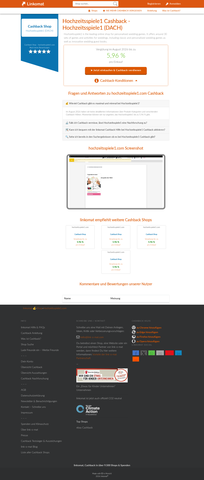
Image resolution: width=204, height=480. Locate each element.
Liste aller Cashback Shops (35, 452)
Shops (94, 11)
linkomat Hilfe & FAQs (33, 327)
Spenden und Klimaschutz (35, 424)
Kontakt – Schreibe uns (33, 407)
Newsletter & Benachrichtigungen (39, 401)
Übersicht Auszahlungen (34, 373)
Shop (39, 308)
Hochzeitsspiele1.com (54, 308)
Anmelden (175, 4)
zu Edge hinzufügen (147, 332)
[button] (136, 355)
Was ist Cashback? (171, 11)
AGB (23, 390)
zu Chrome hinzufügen (149, 328)
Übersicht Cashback (31, 367)
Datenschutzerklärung (33, 395)
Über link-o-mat (29, 430)
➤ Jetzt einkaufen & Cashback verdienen (116, 70)
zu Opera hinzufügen (147, 341)
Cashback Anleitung (31, 333)
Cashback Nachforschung (34, 378)
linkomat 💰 (29, 308)
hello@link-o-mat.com (92, 337)
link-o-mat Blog (29, 447)
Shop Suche (27, 344)
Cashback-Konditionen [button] (117, 80)
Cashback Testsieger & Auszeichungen (41, 441)
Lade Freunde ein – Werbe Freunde (40, 350)
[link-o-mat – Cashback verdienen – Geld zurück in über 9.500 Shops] (32, 3)
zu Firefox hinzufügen (148, 337)
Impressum (27, 413)
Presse (24, 435)
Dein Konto (27, 361)
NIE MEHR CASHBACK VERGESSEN (124, 11)
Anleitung (152, 11)
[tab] (116, 80)
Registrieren (154, 4)
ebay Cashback (84, 427)
